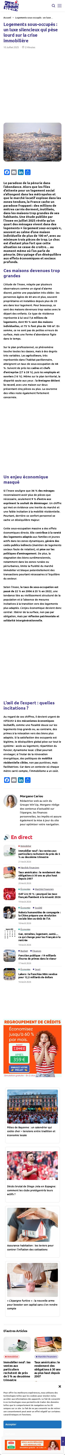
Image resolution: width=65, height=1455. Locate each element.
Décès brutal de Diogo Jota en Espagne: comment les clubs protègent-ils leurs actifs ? (31, 1190)
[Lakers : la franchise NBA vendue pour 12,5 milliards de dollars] (9, 974)
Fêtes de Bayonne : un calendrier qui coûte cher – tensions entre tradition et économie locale (31, 1131)
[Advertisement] (32, 83)
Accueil (7, 17)
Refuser (10, 1434)
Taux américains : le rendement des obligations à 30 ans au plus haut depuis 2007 (39, 875)
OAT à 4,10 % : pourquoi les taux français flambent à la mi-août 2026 (39, 895)
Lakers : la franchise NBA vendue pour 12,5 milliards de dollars (37, 975)
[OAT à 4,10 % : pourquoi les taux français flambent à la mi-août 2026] (9, 894)
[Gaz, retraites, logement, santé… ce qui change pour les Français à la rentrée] (9, 934)
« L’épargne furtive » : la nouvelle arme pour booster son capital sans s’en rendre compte (32, 1304)
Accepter (10, 1424)
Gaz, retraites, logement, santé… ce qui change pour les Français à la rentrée (39, 937)
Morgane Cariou (31, 796)
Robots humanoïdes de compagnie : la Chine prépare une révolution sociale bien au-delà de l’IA (39, 915)
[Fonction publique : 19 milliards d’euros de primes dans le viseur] (9, 956)
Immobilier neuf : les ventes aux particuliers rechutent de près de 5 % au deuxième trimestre (39, 853)
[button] (60, 1386)
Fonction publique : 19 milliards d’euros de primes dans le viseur (37, 957)
